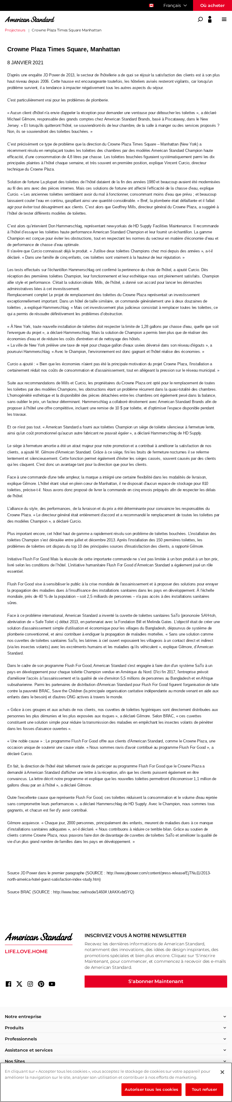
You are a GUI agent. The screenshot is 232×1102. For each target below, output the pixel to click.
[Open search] (200, 19)
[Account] (209, 19)
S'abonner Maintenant (155, 981)
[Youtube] (52, 984)
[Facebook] (8, 984)
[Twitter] (19, 984)
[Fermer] (222, 1072)
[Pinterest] (41, 984)
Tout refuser (204, 1089)
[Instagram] (30, 984)
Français (172, 5)
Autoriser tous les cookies (151, 1089)
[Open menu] (224, 19)
